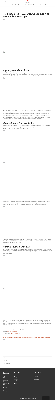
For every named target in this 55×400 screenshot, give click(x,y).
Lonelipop (5, 379)
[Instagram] (6, 2)
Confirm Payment (37, 377)
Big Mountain (6, 376)
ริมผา (4, 381)
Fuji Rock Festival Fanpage (15, 333)
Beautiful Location (17, 377)
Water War (5, 391)
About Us (36, 375)
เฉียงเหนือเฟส (6, 386)
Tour (14, 382)
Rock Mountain (6, 383)
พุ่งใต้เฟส (5, 387)
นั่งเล (4, 384)
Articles (25, 375)
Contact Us (36, 376)
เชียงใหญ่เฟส (5, 380)
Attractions (16, 383)
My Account (36, 379)
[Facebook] (4, 2)
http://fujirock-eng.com (12, 331)
